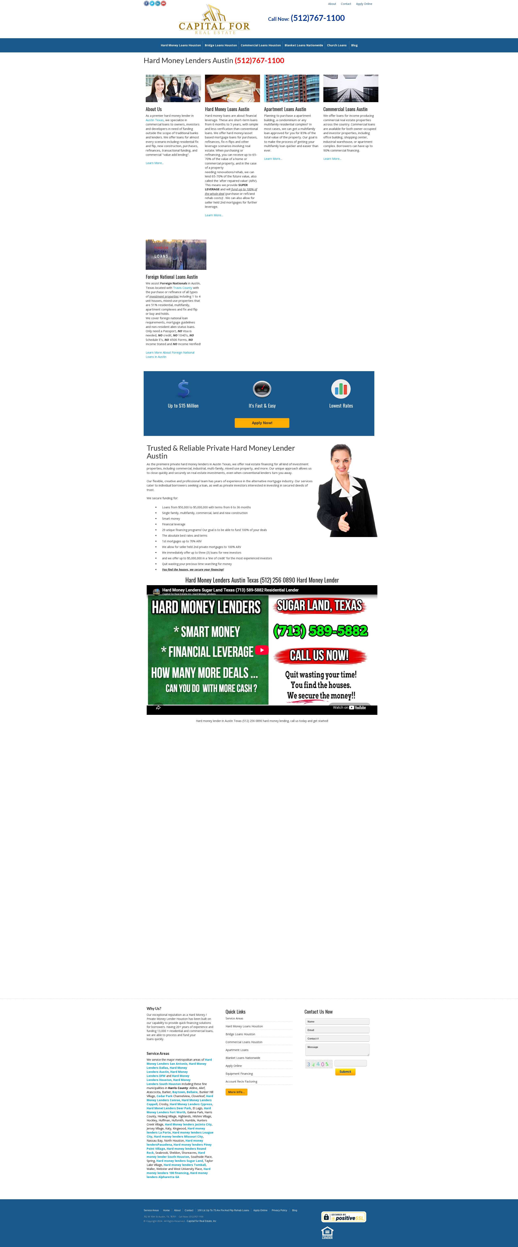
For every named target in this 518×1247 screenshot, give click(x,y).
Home (166, 1210)
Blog (354, 45)
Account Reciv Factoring (241, 1081)
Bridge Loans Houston (221, 45)
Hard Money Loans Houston (181, 45)
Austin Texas (155, 120)
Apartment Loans (237, 1050)
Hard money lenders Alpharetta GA (177, 1175)
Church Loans (337, 45)
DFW (162, 1076)
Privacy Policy (279, 1210)
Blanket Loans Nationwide (304, 45)
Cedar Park (165, 1096)
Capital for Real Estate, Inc (201, 1221)
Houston (175, 1084)
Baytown (178, 1092)
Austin (164, 1072)
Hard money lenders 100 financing (178, 1171)
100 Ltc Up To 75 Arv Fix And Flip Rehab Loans (223, 1210)
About (332, 4)
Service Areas (234, 1018)
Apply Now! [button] (262, 422)
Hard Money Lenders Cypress (191, 1104)
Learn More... (155, 163)
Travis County (182, 288)
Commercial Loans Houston (261, 45)
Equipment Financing (239, 1073)
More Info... (236, 1092)
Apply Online (364, 4)
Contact (346, 4)
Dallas (163, 1068)
